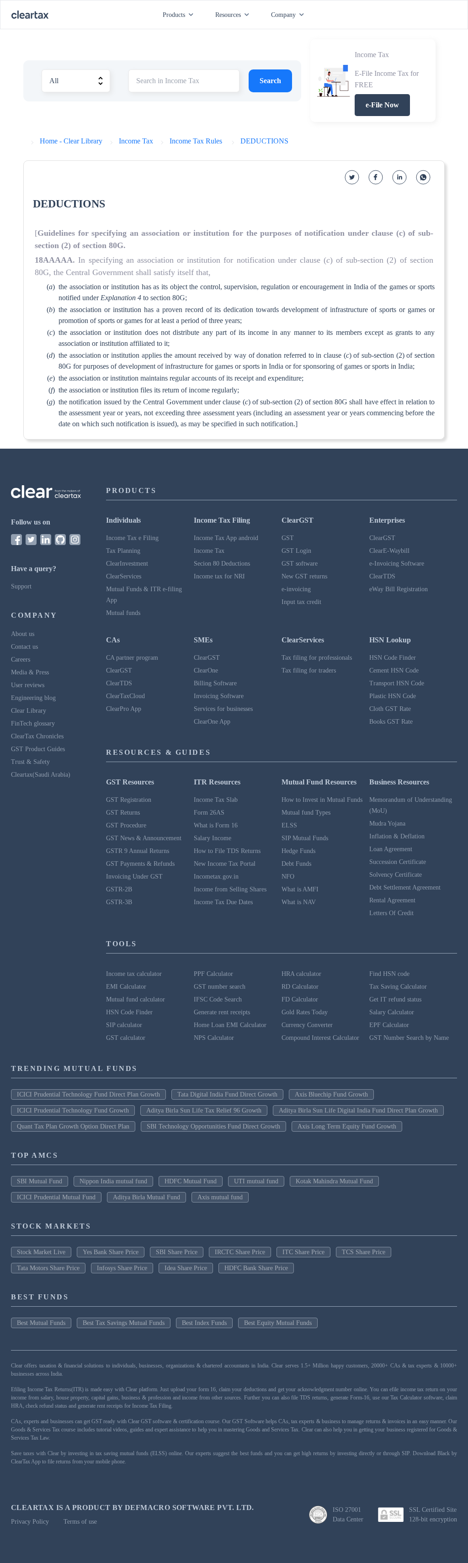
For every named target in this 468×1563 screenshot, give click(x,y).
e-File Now (382, 105)
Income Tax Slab (216, 799)
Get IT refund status (395, 999)
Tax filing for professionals (317, 657)
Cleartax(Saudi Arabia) (40, 774)
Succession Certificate (397, 861)
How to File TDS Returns (227, 851)
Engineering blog (33, 697)
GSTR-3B (119, 902)
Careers (20, 659)
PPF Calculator (213, 973)
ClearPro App (123, 708)
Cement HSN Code (394, 670)
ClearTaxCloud (125, 696)
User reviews (27, 685)
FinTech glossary (33, 723)
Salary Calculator (391, 1012)
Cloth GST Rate (390, 708)
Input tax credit (301, 602)
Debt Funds (296, 863)
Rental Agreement (392, 900)
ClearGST (382, 538)
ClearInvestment (127, 563)
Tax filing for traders (309, 670)
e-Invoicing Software (396, 563)
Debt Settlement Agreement (405, 887)
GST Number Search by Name (409, 1037)
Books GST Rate (391, 721)
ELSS (289, 825)
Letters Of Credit (391, 913)
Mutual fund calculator (135, 999)
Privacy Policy (30, 1521)
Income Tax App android (226, 538)
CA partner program (132, 657)
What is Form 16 (216, 825)
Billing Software (215, 683)
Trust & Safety (30, 761)
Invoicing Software (219, 696)
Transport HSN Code (396, 683)
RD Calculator (300, 986)
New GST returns (304, 576)
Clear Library (28, 710)
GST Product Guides (38, 749)
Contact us (24, 646)
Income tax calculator (134, 973)
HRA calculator (301, 973)
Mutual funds (123, 612)
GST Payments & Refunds (140, 863)
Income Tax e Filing (132, 538)
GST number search (219, 986)
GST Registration (128, 799)
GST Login (296, 550)
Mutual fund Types (306, 812)
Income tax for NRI (219, 576)
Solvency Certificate (395, 874)
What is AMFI (300, 889)
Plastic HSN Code (392, 696)
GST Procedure (126, 825)
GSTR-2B (119, 889)
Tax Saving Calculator (398, 986)
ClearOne (206, 670)
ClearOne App (212, 721)
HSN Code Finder (392, 657)
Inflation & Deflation (397, 836)
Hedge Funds (298, 851)
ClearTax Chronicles (37, 736)
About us (22, 633)
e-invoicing (296, 589)
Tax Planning (123, 550)
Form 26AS (209, 812)
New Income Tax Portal (224, 863)
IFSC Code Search (218, 999)
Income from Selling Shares (230, 889)
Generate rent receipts (222, 1012)
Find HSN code (389, 973)
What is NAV (299, 902)
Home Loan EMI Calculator (230, 1025)
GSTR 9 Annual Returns (137, 851)
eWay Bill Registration (398, 589)
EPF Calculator (389, 1025)
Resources (228, 14)
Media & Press (30, 672)
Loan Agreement (390, 849)
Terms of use (80, 1521)
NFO (288, 876)
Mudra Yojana (387, 823)
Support (21, 586)
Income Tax (209, 550)
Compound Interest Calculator (320, 1037)
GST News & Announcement (143, 838)
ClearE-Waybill (389, 550)
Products (174, 14)
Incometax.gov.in (216, 876)
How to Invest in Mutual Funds (322, 799)
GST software (300, 563)
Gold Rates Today (305, 1012)
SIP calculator (124, 1025)
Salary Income (212, 838)
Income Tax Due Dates (223, 902)
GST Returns (123, 812)
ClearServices (123, 576)
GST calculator (125, 1037)
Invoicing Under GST (134, 876)
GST (288, 538)
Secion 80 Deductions (222, 563)
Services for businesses (223, 708)
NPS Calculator (214, 1037)
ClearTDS (382, 576)
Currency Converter (307, 1025)
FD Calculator (300, 999)
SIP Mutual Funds (305, 838)
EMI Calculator (126, 986)
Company (283, 14)
